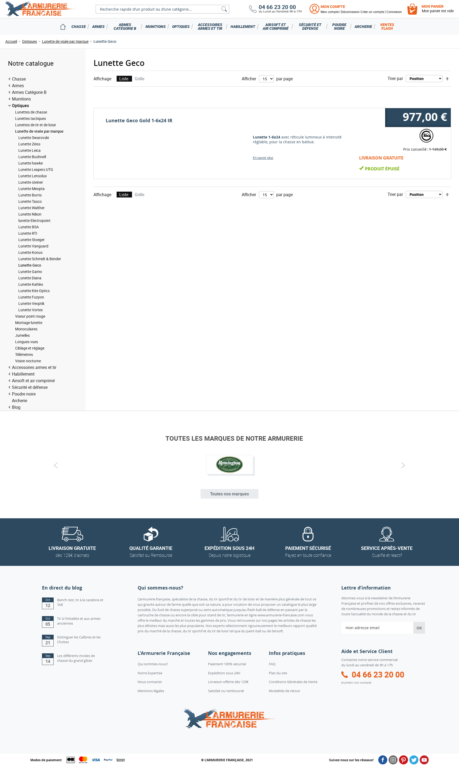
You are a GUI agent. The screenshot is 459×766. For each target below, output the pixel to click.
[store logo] (40, 9)
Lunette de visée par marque (65, 41)
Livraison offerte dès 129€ (228, 681)
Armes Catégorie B (125, 26)
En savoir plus (263, 157)
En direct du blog (62, 587)
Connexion (394, 12)
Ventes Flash (387, 26)
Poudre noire (339, 26)
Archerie (363, 26)
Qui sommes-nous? (153, 664)
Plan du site (278, 673)
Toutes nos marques (229, 494)
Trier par (395, 78)
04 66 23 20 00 (277, 7)
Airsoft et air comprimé (275, 26)
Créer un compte (372, 12)
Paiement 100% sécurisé (227, 664)
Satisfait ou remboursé (226, 690)
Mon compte (333, 6)
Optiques (181, 26)
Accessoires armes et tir (210, 26)
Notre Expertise (150, 673)
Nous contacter (150, 681)
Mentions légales (151, 690)
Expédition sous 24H (224, 673)
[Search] (224, 9)
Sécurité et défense (310, 26)
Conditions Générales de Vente (293, 681)
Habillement (243, 26)
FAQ (272, 664)
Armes (98, 26)
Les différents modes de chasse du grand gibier (76, 658)
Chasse (78, 26)
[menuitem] (63, 27)
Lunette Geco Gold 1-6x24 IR (139, 120)
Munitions (156, 26)
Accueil (11, 41)
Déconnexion (350, 12)
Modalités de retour (284, 690)
